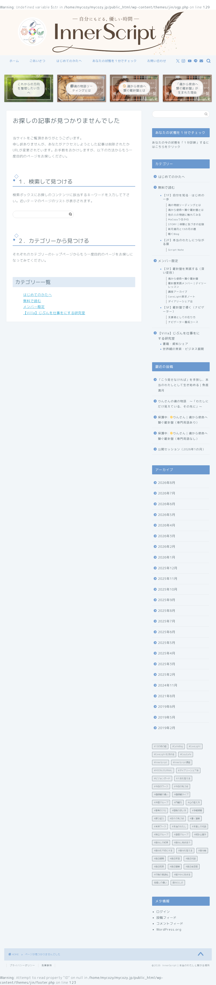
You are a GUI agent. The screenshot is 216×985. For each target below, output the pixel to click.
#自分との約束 (161, 842)
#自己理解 (175, 866)
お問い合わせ (156, 61)
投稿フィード (166, 917)
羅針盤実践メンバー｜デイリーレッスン (187, 285)
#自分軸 (202, 850)
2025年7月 (166, 621)
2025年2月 (166, 674)
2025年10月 (167, 589)
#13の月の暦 (160, 746)
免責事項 (47, 965)
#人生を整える (183, 778)
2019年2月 (166, 728)
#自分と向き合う (182, 842)
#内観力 (178, 802)
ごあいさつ (37, 61)
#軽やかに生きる (182, 874)
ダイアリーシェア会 (180, 301)
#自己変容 (175, 858)
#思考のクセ (160, 810)
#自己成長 (159, 866)
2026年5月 (166, 515)
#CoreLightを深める (164, 754)
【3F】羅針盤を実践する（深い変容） (183, 271)
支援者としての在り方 (182, 317)
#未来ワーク (160, 826)
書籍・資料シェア (175, 344)
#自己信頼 (159, 858)
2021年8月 (166, 696)
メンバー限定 (34, 306)
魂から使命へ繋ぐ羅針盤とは (186, 210)
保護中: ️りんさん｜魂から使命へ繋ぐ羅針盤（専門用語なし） (183, 436)
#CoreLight (195, 746)
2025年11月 (167, 578)
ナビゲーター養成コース (183, 322)
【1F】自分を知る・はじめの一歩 (183, 197)
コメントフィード (169, 923)
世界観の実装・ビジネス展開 (183, 349)
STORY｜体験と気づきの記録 (186, 224)
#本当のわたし (179, 826)
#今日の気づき (181, 786)
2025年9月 (166, 600)
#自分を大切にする (163, 850)
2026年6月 (166, 504)
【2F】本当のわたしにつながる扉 (183, 242)
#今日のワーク (161, 786)
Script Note (176, 250)
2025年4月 (166, 653)
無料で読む (32, 301)
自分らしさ (178, 882)
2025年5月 (166, 643)
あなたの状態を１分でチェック (114, 61)
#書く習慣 (195, 818)
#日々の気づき (177, 818)
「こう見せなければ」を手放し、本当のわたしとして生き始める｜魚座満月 (183, 385)
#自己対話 (191, 858)
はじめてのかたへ (69, 61)
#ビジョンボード (162, 778)
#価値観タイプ (181, 794)
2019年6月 (166, 706)
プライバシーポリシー (22, 965)
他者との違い (160, 882)
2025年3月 (166, 664)
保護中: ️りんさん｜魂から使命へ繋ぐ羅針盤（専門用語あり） (183, 420)
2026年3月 (166, 536)
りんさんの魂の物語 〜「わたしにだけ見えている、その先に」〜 (183, 404)
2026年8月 (166, 482)
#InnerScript (160, 762)
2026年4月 (166, 525)
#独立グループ (161, 834)
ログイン (163, 912)
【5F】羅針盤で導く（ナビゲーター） (183, 309)
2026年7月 (166, 493)
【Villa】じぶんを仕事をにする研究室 (54, 313)
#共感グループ (161, 802)
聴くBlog (173, 234)
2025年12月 (167, 568)
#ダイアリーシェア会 (188, 770)
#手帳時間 (197, 810)
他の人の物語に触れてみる (184, 215)
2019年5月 (166, 717)
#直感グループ (181, 834)
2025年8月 (166, 610)
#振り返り (159, 818)
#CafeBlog (177, 746)
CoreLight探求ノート (181, 296)
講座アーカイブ (177, 291)
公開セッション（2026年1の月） (181, 449)
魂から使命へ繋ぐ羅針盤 (183, 278)
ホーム (14, 61)
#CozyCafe (185, 754)
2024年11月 (167, 685)
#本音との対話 (199, 826)
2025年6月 (166, 632)
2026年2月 (166, 546)
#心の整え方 (194, 802)
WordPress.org (168, 929)
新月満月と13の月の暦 (182, 229)
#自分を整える (185, 850)
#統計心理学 (200, 834)
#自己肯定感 (192, 866)
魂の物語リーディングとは (184, 205)
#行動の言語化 (161, 874)
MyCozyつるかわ (178, 219)
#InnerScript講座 (181, 762)
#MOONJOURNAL (163, 770)
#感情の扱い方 (179, 810)
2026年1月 (166, 557)
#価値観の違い (161, 794)
